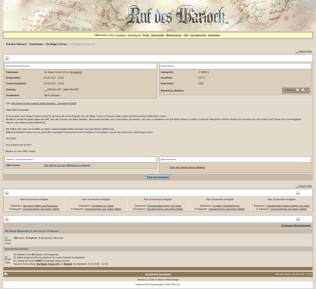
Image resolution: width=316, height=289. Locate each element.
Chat (186, 35)
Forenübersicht (198, 35)
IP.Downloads (156, 284)
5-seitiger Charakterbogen (226, 205)
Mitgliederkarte (174, 35)
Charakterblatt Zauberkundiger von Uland (288, 205)
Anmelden (121, 35)
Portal (146, 35)
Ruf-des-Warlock (16, 44)
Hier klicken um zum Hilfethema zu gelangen (67, 165)
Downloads (214, 35)
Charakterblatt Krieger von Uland (164, 205)
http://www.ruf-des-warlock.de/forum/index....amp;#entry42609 (43, 103)
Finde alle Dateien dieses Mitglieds (187, 167)
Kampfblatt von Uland (102, 205)
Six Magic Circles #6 (48, 264)
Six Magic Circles (56, 44)
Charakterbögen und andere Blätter (41, 209)
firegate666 (76, 72)
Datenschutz (157, 35)
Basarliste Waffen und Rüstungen (40, 205)
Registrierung (134, 35)
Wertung (290, 90)
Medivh (68, 264)
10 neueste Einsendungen (296, 225)
